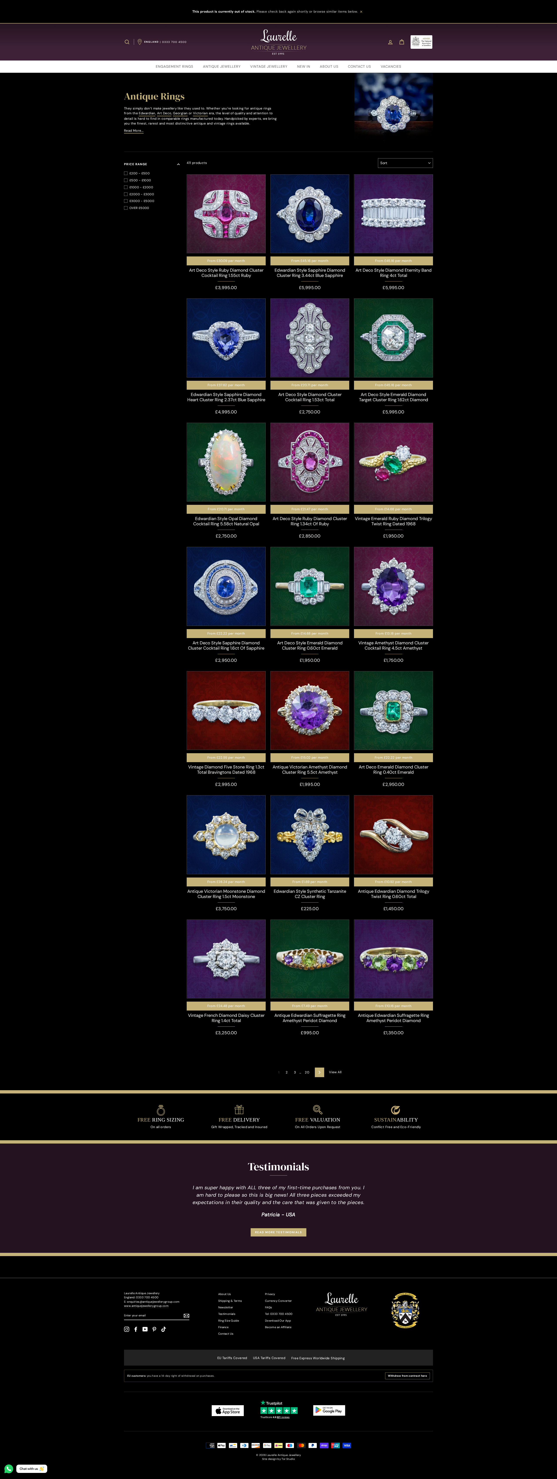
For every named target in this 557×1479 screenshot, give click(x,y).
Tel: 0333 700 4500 (279, 1314)
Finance (223, 1327)
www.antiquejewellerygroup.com (146, 1306)
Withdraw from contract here (407, 1376)
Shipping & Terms (230, 1301)
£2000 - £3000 (141, 194)
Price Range (135, 164)
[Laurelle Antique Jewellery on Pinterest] (154, 1329)
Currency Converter (278, 1301)
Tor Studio (288, 1459)
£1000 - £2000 (141, 187)
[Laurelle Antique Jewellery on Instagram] (126, 1329)
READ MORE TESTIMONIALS (278, 1232)
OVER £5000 (139, 208)
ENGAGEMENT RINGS (174, 66)
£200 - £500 (139, 173)
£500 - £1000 (140, 180)
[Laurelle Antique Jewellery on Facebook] (135, 1329)
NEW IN (303, 66)
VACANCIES (391, 66)
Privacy (270, 1294)
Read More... (134, 130)
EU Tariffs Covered (232, 1358)
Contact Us (226, 1334)
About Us (224, 1294)
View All (335, 1072)
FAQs (268, 1307)
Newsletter (225, 1307)
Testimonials (227, 1314)
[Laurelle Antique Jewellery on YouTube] (145, 1329)
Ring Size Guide (228, 1320)
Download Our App (278, 1320)
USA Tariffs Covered (269, 1358)
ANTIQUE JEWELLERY (222, 66)
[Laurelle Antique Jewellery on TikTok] (163, 1329)
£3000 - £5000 (141, 201)
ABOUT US (329, 66)
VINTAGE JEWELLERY (268, 66)
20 (307, 1072)
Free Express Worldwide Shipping (318, 1358)
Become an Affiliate (278, 1327)
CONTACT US (359, 66)
